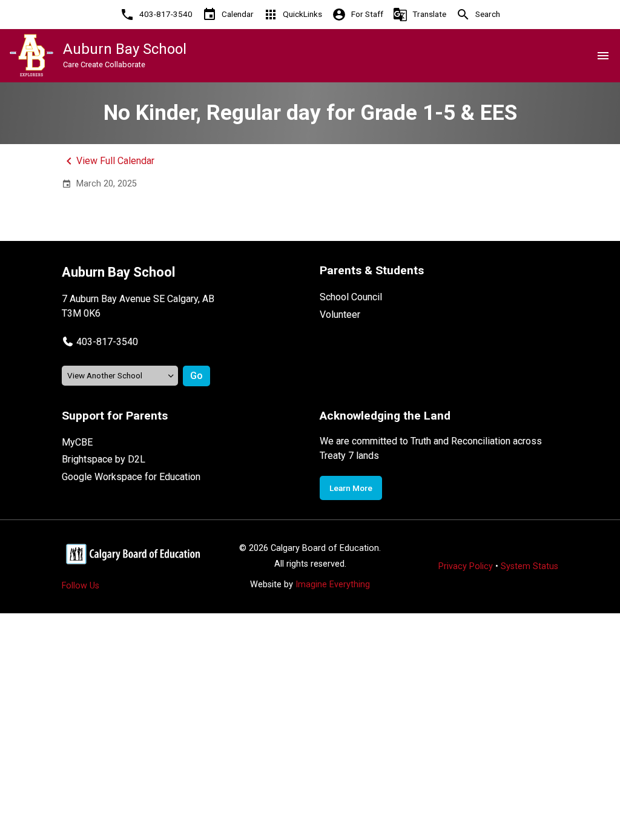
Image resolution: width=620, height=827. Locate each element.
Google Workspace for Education (131, 477)
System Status (529, 566)
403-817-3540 (107, 342)
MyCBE (77, 442)
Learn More (350, 488)
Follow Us (80, 586)
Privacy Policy (465, 566)
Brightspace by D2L (103, 459)
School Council (351, 297)
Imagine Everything (332, 584)
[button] (100, 342)
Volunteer (340, 314)
